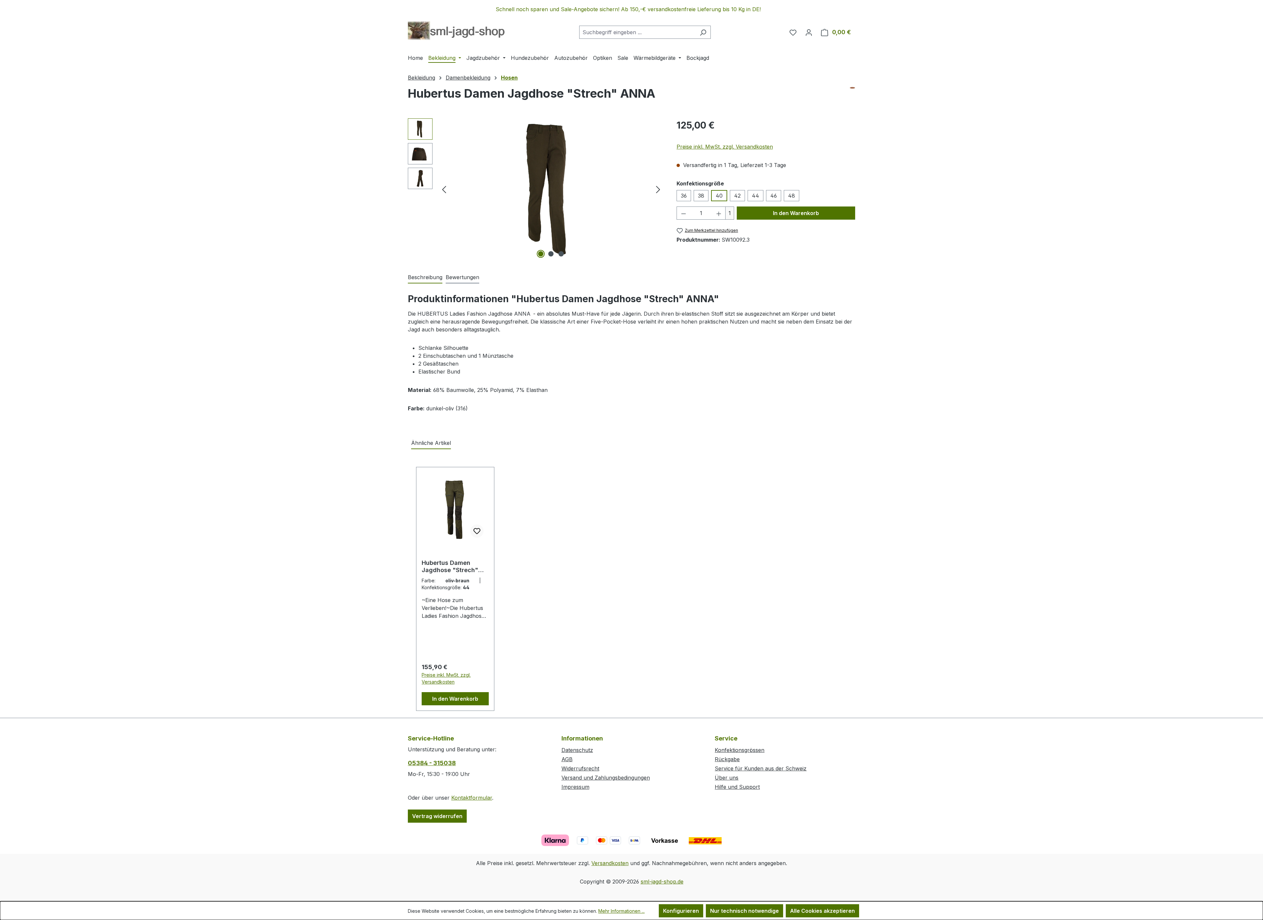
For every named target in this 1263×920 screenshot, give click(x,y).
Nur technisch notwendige (744, 911)
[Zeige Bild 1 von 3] (540, 253)
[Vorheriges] (444, 189)
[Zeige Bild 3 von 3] (561, 253)
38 (701, 195)
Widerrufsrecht (580, 768)
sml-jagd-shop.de (662, 881)
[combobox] (637, 32)
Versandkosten (610, 863)
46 (773, 195)
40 (719, 195)
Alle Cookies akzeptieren (822, 911)
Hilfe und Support (737, 787)
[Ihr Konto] (809, 32)
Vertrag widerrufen (437, 816)
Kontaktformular (471, 797)
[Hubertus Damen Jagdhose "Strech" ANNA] (551, 189)
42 (737, 195)
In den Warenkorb (796, 213)
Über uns (726, 777)
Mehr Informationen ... (621, 911)
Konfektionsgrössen (739, 750)
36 (684, 195)
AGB (567, 759)
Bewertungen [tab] (462, 277)
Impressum (575, 787)
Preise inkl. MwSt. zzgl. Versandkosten (725, 146)
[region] (631, 9)
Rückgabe (727, 759)
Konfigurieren (681, 911)
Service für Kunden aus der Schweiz (760, 768)
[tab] (425, 277)
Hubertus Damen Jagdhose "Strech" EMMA (450, 566)
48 (791, 195)
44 (755, 195)
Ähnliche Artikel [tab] (431, 443)
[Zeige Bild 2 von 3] (551, 253)
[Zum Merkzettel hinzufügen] (476, 531)
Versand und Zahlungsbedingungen (605, 777)
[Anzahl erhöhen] (719, 213)
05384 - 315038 (432, 763)
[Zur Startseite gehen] (456, 31)
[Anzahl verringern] (683, 213)
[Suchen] (703, 32)
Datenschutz (577, 750)
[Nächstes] (658, 189)
